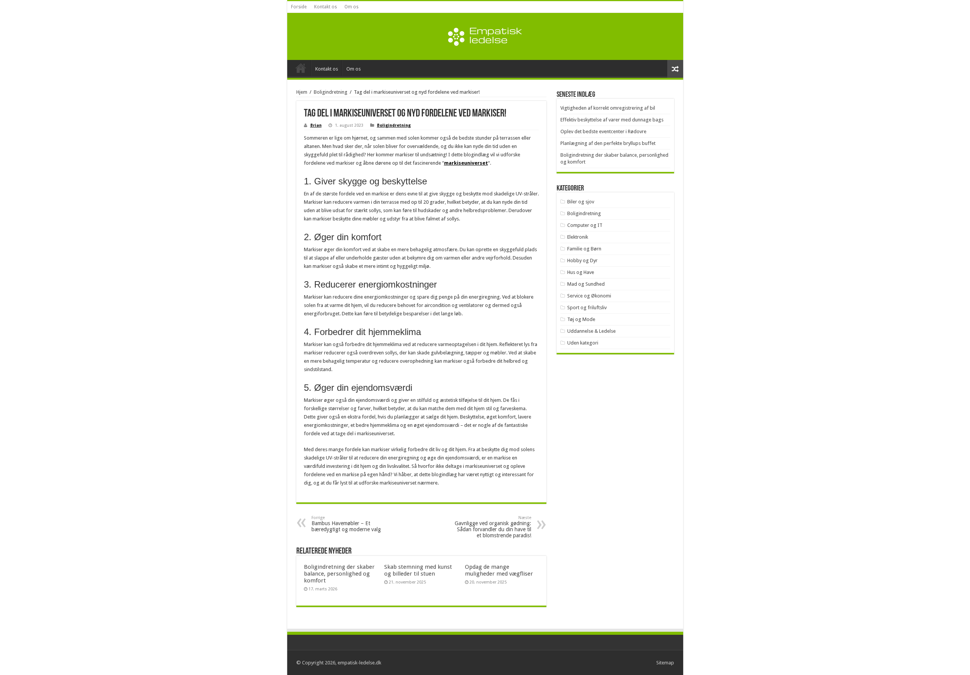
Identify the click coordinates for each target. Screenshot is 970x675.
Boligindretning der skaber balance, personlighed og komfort (339, 573)
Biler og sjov (580, 202)
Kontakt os (325, 6)
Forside (299, 6)
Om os (351, 6)
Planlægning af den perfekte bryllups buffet (608, 143)
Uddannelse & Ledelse (591, 331)
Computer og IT (584, 225)
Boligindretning (330, 92)
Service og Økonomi (589, 296)
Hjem (301, 92)
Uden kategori (582, 343)
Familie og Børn (584, 249)
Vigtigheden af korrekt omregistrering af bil (607, 108)
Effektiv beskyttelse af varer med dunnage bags (611, 120)
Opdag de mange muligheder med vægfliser (499, 570)
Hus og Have (580, 272)
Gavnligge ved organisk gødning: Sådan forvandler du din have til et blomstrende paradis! (493, 526)
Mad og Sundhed (586, 284)
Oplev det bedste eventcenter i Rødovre (603, 131)
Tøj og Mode (581, 319)
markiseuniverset (466, 163)
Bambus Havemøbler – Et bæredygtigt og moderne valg (346, 523)
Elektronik (577, 237)
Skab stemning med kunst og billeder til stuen (418, 570)
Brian (316, 125)
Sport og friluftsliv (587, 307)
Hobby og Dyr (582, 260)
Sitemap (665, 663)
